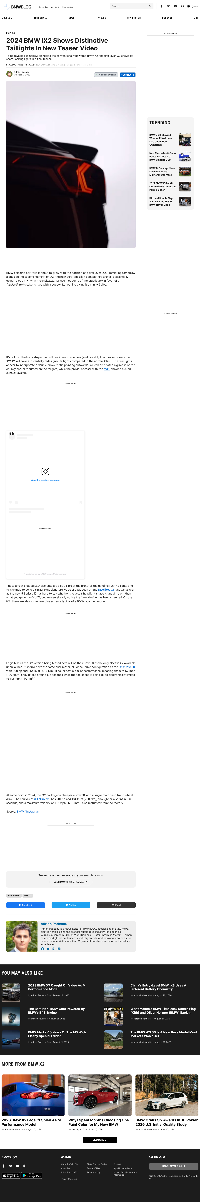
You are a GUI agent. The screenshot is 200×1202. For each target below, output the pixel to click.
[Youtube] (175, 6)
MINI (196, 18)
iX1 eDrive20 (42, 799)
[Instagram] (182, 6)
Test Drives (40, 18)
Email (118, 905)
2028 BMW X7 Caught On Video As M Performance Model (56, 987)
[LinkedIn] (59, 949)
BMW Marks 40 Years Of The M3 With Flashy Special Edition (57, 1034)
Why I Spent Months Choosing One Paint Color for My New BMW (98, 1122)
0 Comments (127, 75)
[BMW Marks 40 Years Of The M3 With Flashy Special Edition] (11, 1032)
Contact (55, 7)
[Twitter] (168, 6)
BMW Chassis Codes (97, 1164)
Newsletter (67, 7)
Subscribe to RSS (69, 1172)
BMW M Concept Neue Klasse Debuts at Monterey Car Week (162, 171)
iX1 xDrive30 (127, 667)
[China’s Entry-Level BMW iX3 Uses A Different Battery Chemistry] (113, 985)
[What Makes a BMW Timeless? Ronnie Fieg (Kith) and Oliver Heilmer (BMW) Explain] (113, 1008)
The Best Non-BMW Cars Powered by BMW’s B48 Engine (56, 1010)
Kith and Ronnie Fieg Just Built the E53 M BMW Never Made (161, 201)
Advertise (43, 7)
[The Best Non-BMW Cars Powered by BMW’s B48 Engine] (11, 1008)
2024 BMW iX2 (14, 895)
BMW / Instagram (28, 811)
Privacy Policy (93, 1172)
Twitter (72, 905)
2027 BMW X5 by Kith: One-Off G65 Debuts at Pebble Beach (162, 186)
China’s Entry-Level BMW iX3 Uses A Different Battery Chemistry (158, 987)
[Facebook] (161, 6)
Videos (102, 18)
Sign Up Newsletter (123, 1168)
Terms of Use (93, 1168)
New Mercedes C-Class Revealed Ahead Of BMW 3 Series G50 (162, 156)
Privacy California (69, 1179)
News (72, 18)
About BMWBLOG (69, 1164)
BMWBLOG (11, 65)
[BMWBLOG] (26, 1157)
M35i (107, 369)
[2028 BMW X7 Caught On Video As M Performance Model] (11, 985)
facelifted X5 (106, 589)
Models (6, 18)
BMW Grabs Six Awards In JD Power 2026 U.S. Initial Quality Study (166, 1122)
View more (98, 1140)
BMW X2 (10, 32)
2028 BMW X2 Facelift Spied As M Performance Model (31, 1122)
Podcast (167, 18)
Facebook (27, 905)
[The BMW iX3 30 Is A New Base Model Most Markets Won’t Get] (113, 1032)
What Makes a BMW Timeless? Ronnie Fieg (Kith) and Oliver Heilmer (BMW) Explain (163, 1010)
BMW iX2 (28, 895)
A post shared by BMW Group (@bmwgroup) (45, 574)
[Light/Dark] (190, 6)
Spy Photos (134, 18)
